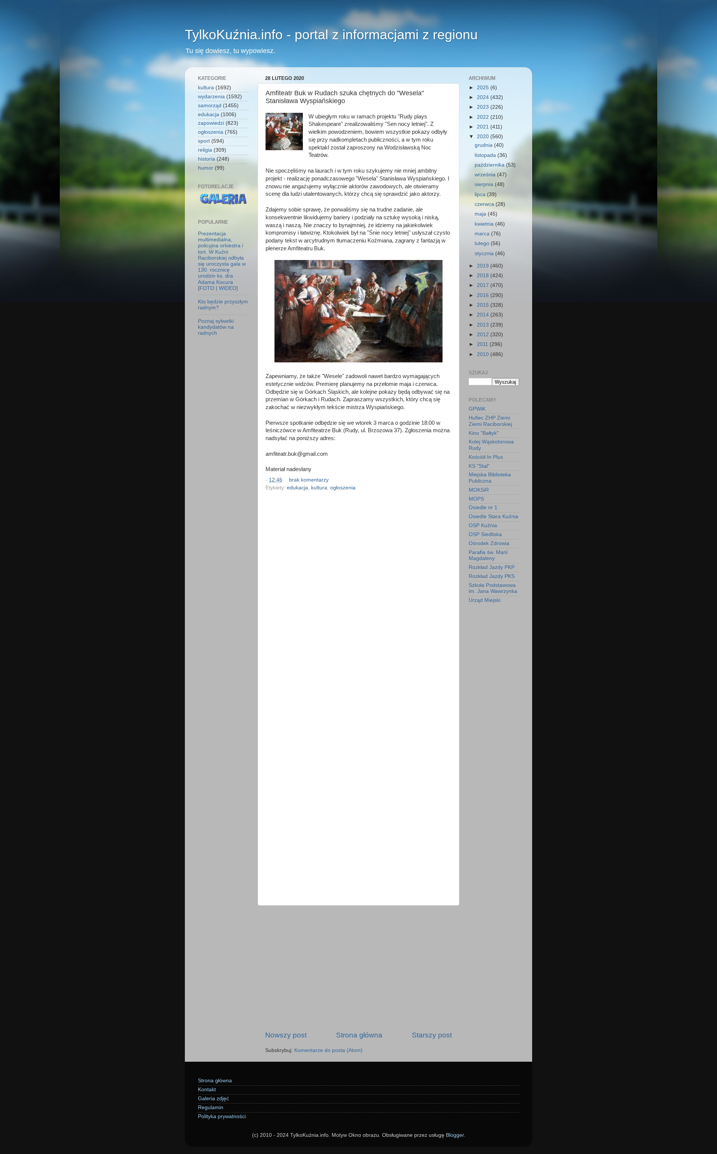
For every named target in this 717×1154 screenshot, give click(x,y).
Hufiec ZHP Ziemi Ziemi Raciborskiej (490, 421)
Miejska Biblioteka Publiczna (490, 477)
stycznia (485, 253)
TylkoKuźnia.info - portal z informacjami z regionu (331, 34)
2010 (483, 354)
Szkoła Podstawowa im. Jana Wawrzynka (493, 588)
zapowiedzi (211, 123)
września (486, 174)
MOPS (476, 499)
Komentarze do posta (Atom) (328, 1050)
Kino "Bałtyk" (484, 433)
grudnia (484, 145)
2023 (483, 107)
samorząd (209, 105)
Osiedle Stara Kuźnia (493, 516)
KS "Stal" (479, 466)
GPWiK (477, 409)
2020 (483, 136)
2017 (483, 285)
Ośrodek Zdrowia (489, 543)
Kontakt (207, 1089)
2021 (483, 127)
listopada (486, 155)
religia (205, 150)
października (490, 165)
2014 (483, 315)
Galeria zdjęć (213, 1098)
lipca (481, 194)
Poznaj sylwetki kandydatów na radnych (216, 327)
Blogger (455, 1135)
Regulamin (210, 1107)
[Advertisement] (358, 968)
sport (204, 141)
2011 (483, 344)
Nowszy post (286, 1035)
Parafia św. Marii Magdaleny (488, 555)
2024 (483, 97)
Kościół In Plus (486, 457)
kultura (319, 488)
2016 (483, 295)
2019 (483, 266)
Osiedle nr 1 (483, 507)
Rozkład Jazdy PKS (492, 576)
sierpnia (485, 184)
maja (481, 214)
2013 (483, 325)
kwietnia (485, 224)
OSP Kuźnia (483, 525)
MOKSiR (479, 490)
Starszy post (432, 1035)
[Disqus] (358, 596)
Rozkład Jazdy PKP (492, 567)
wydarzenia (211, 96)
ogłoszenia (343, 488)
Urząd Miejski (484, 600)
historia (206, 159)
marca (483, 233)
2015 (483, 305)
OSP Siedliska (485, 534)
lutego (483, 243)
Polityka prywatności (222, 1116)
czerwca (485, 204)
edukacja (297, 488)
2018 (483, 275)
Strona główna (359, 1035)
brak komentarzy (309, 480)
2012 (483, 334)
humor (205, 168)
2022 (483, 117)
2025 (483, 87)
